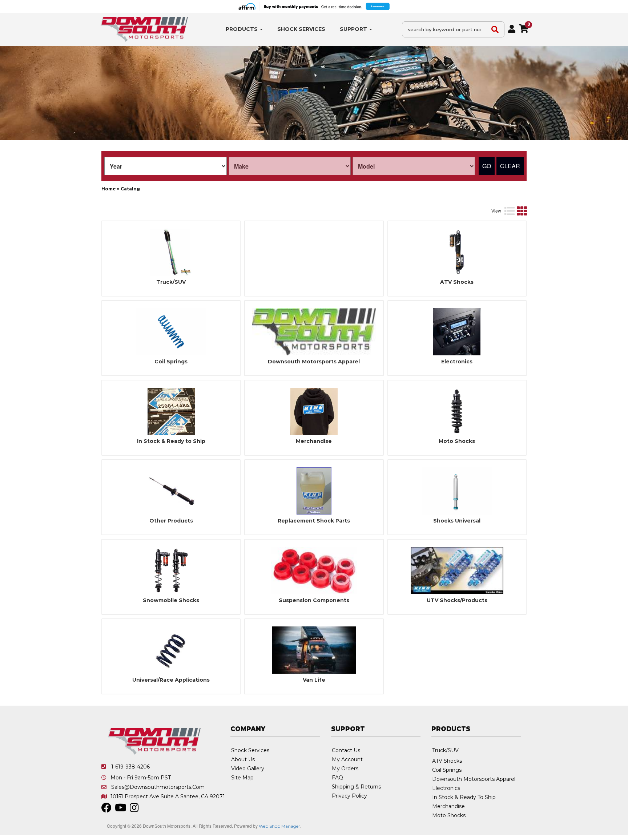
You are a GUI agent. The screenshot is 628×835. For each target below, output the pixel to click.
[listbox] (165, 166)
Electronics (456, 361)
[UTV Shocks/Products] (457, 570)
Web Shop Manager (279, 826)
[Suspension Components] (313, 570)
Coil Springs (171, 361)
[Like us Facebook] (106, 809)
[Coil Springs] (171, 331)
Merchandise (314, 441)
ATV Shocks (457, 282)
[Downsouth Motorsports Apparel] (313, 331)
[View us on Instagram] (134, 809)
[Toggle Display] (515, 210)
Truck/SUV (171, 282)
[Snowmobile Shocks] (171, 570)
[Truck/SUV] (171, 252)
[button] (244, 29)
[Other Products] (171, 491)
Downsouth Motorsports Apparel (314, 361)
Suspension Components (314, 600)
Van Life (314, 680)
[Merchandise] (313, 411)
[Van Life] (313, 650)
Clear (510, 166)
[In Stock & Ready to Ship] (171, 411)
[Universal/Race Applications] (171, 650)
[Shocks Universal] (457, 491)
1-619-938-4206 (130, 766)
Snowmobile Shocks (171, 600)
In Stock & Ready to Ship (171, 441)
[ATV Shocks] (457, 252)
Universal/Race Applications (171, 680)
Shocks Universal (456, 521)
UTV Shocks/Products (457, 600)
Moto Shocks (457, 441)
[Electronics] (457, 331)
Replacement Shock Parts (314, 521)
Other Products (171, 521)
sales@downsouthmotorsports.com (158, 787)
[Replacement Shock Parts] (313, 491)
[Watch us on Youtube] (120, 809)
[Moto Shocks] (457, 411)
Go (486, 166)
